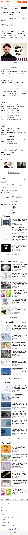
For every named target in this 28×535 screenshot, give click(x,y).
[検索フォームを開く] (15, 2)
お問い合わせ (14, 201)
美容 (8, 184)
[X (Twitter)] (10, 190)
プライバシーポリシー (7, 522)
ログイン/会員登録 (22, 1)
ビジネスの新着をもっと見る (14, 438)
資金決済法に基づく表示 (7, 525)
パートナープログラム (7, 517)
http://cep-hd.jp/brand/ (12, 143)
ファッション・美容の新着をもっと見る (14, 317)
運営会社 (3, 514)
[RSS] (18, 529)
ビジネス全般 (4, 187)
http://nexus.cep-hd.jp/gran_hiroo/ (15, 119)
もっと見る (24, 261)
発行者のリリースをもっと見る (14, 254)
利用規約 (3, 519)
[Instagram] (15, 529)
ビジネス (3, 181)
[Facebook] (7, 190)
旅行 (14, 5)
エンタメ (6, 5)
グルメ (10, 5)
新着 (2, 5)
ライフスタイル (20, 179)
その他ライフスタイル (15, 184)
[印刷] (16, 190)
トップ (2, 499)
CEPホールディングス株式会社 (7, 24)
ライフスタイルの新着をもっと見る (14, 378)
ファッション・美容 (20, 5)
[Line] (13, 190)
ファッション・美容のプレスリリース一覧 (15, 499)
